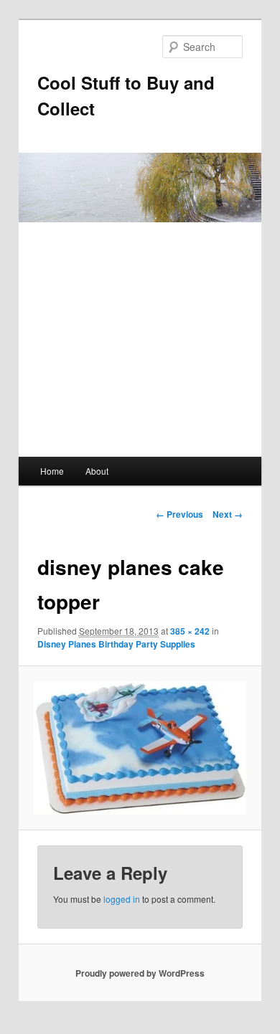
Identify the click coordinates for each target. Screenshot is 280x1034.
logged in (121, 899)
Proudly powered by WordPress (140, 973)
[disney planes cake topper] (140, 748)
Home (52, 471)
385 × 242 (190, 631)
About (96, 471)
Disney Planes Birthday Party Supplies (116, 643)
